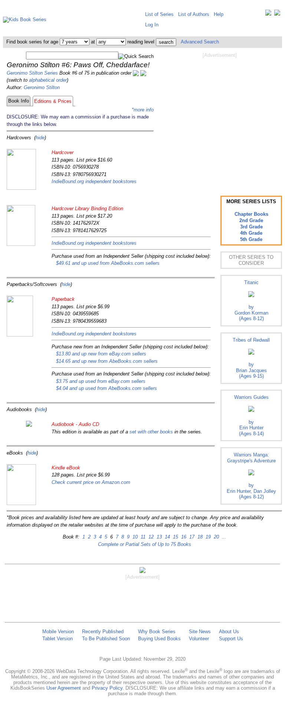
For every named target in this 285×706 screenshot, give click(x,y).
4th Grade (251, 233)
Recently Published (103, 631)
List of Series (159, 14)
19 (207, 537)
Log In (151, 24)
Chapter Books (251, 214)
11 (142, 537)
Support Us (231, 638)
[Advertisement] (219, 118)
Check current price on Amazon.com (91, 482)
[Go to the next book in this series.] (143, 73)
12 (150, 537)
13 (158, 537)
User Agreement (63, 688)
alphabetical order (48, 80)
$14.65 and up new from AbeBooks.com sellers (107, 361)
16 (183, 537)
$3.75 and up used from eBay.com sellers (100, 381)
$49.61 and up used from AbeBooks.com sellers (108, 263)
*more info (143, 110)
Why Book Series (157, 631)
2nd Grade (251, 220)
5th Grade (251, 239)
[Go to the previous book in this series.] (136, 73)
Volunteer (199, 638)
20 (215, 537)
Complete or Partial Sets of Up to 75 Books (144, 544)
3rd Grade (251, 227)
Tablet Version (57, 638)
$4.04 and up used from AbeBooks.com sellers (106, 388)
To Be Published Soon (106, 638)
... (223, 537)
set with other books (151, 432)
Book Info (18, 101)
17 (191, 537)
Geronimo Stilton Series (32, 73)
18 (199, 537)
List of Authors (193, 14)
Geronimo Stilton (42, 87)
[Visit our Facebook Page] (277, 14)
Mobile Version (58, 631)
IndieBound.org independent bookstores (94, 181)
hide (40, 137)
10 (134, 537)
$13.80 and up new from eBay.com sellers (101, 354)
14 (166, 537)
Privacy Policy (107, 688)
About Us (229, 631)
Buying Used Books (159, 638)
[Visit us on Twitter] (268, 14)
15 (174, 537)
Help (218, 14)
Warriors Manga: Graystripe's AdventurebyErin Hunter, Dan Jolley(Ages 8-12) (251, 476)
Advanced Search (200, 42)
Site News (200, 631)
